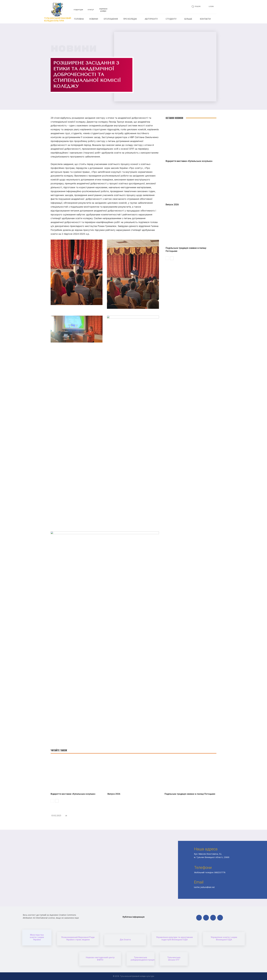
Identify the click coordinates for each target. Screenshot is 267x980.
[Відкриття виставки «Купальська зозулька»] (191, 140)
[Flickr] (206, 918)
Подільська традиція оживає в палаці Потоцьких (190, 794)
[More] (170, 823)
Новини (74, 48)
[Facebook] (199, 918)
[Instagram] (213, 918)
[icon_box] (78, 8)
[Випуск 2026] (191, 184)
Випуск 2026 (172, 204)
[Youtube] (220, 918)
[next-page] (172, 258)
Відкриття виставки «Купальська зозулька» (189, 161)
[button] (196, 6)
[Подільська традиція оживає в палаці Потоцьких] (191, 227)
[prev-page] (167, 258)
